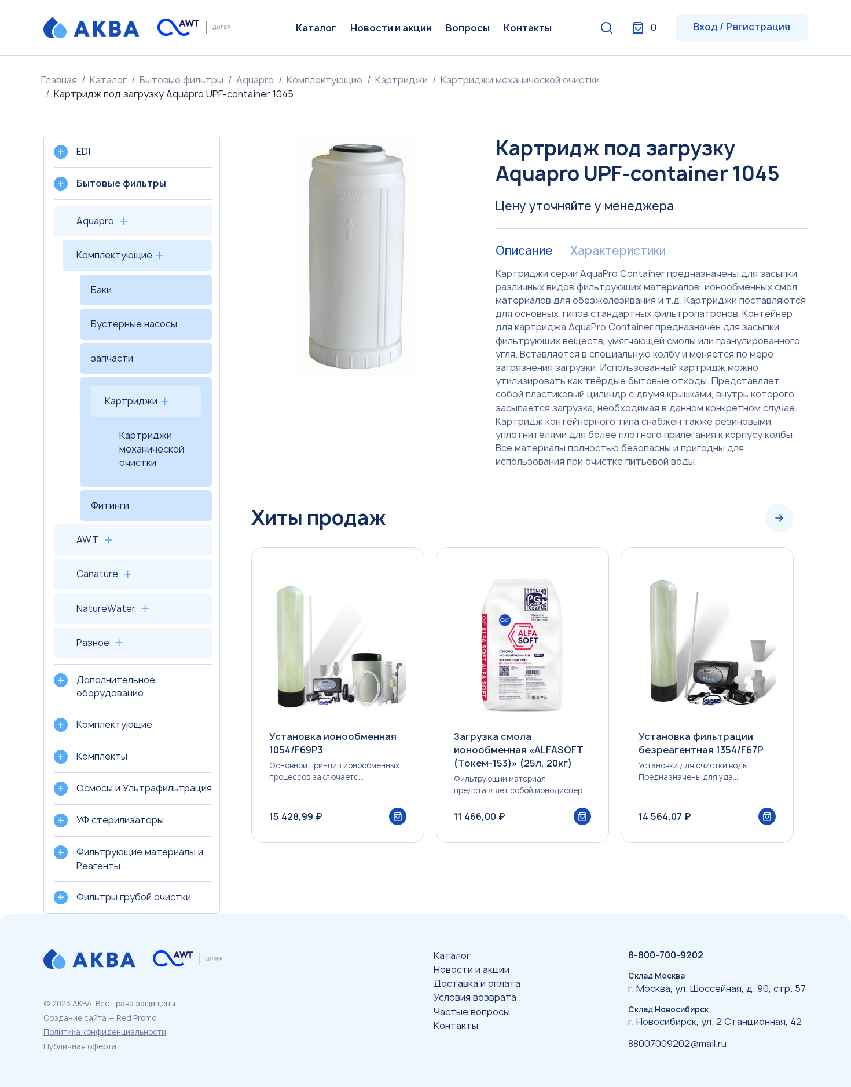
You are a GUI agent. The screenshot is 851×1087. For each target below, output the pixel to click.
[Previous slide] (744, 518)
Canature (97, 573)
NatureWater (105, 608)
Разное (92, 642)
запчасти (112, 358)
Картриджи (401, 80)
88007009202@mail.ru (677, 1043)
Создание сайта (75, 1018)
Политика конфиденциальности (104, 1032)
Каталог (316, 27)
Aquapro (255, 80)
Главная (59, 80)
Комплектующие (324, 80)
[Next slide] (779, 518)
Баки (101, 289)
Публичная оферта (79, 1046)
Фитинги (110, 505)
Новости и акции (391, 27)
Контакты (528, 27)
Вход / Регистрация (742, 26)
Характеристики (618, 250)
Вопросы (468, 27)
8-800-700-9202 (665, 955)
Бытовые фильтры (181, 80)
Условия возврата (475, 997)
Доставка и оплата (477, 983)
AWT (87, 539)
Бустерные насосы (134, 324)
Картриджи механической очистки (520, 80)
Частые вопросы (472, 1011)
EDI (83, 151)
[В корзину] (397, 816)
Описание (524, 250)
